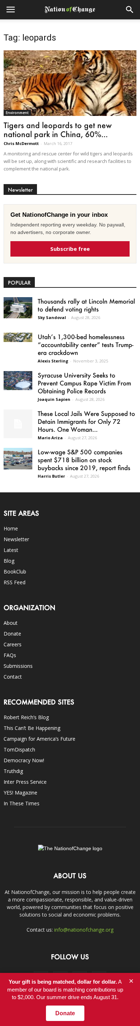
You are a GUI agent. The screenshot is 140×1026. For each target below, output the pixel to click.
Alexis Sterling (53, 361)
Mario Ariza (50, 437)
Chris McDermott (21, 143)
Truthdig (13, 771)
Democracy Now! (24, 760)
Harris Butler (51, 476)
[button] (130, 9)
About (11, 622)
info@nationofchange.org (83, 929)
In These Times (21, 803)
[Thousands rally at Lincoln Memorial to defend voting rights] (18, 307)
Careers (13, 644)
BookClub (15, 571)
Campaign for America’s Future (39, 738)
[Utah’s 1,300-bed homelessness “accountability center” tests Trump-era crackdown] (18, 337)
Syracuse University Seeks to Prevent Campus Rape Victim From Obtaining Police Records (84, 383)
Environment (17, 112)
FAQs (10, 655)
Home (11, 528)
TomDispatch (19, 749)
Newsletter (16, 539)
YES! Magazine (20, 792)
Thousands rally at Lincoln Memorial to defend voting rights (86, 305)
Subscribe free (70, 248)
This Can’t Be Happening (32, 728)
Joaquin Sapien (54, 399)
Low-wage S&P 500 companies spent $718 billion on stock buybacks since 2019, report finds (84, 460)
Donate (12, 633)
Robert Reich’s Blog (26, 717)
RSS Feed (14, 582)
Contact (13, 676)
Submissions (18, 665)
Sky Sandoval (52, 317)
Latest (11, 550)
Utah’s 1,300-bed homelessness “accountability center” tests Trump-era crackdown (86, 344)
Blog (9, 560)
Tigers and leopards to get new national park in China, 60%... (58, 129)
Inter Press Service (25, 781)
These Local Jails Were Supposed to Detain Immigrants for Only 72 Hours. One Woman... (86, 421)
